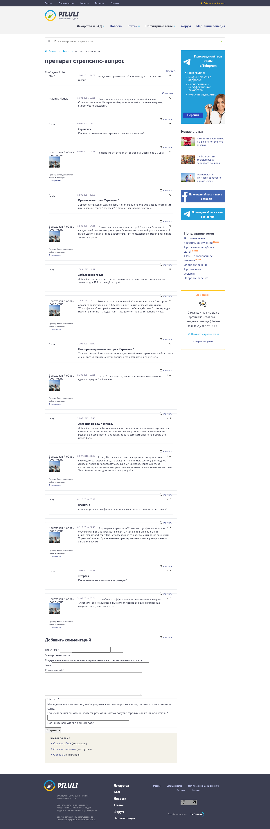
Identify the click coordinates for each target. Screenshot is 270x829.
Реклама (115, 3)
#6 (170, 225)
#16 (169, 598)
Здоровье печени (195, 265)
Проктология (192, 269)
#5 (170, 194)
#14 (169, 527)
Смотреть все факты (203, 341)
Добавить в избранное (214, 3)
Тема (48, 665)
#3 (170, 123)
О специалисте (55, 180)
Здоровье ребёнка (196, 278)
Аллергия (190, 273)
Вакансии (99, 3)
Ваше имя (52, 650)
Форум (186, 26)
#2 (170, 97)
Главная (48, 3)
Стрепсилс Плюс (62, 743)
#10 (169, 374)
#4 (170, 151)
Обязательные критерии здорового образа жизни (209, 178)
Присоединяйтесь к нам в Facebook (205, 197)
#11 (169, 418)
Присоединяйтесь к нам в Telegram (207, 214)
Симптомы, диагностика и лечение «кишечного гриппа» (210, 142)
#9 (170, 343)
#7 (170, 269)
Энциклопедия (124, 818)
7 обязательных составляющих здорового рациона (208, 160)
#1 (170, 75)
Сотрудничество (66, 3)
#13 (169, 499)
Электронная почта (58, 655)
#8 (170, 300)
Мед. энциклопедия (210, 26)
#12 (169, 455)
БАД (117, 792)
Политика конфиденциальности (203, 785)
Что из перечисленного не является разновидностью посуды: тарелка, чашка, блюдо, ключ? (107, 713)
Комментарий (54, 670)
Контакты (84, 3)
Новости (116, 26)
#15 (169, 570)
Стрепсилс (59, 754)
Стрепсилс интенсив (64, 749)
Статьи (132, 26)
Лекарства (121, 785)
